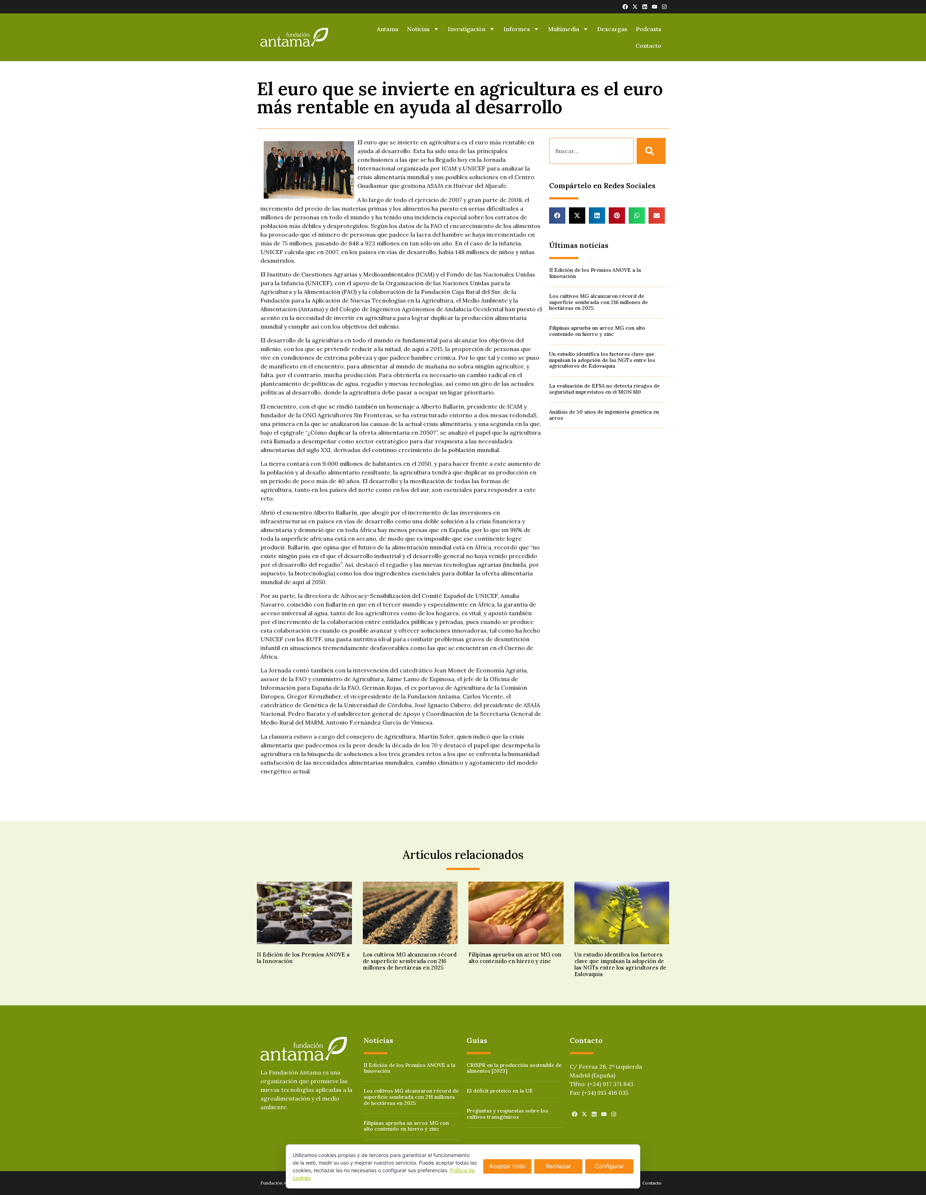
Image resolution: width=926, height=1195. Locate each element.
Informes (517, 29)
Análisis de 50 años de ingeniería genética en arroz (604, 415)
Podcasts (648, 29)
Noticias (418, 29)
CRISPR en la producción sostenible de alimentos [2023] (514, 1068)
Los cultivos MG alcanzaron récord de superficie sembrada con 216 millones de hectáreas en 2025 (598, 302)
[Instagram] (664, 7)
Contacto (648, 45)
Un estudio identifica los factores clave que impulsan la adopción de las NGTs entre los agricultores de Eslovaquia (602, 360)
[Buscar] (651, 151)
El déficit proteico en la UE (500, 1091)
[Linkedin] (645, 7)
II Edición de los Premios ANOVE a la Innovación (595, 273)
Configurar (609, 1166)
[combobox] (591, 151)
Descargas (612, 29)
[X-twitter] (635, 7)
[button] (557, 215)
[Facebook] (625, 7)
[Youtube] (654, 7)
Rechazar (558, 1166)
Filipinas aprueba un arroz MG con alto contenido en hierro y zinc (597, 331)
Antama (387, 29)
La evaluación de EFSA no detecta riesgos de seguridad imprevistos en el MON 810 (604, 389)
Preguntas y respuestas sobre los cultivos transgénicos (507, 1113)
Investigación (466, 29)
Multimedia (563, 29)
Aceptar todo (507, 1166)
